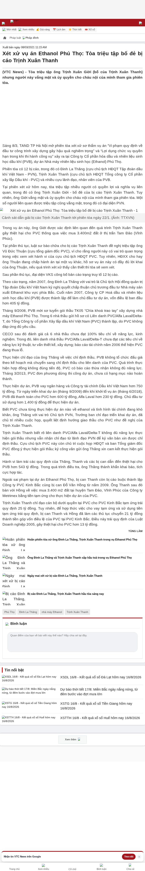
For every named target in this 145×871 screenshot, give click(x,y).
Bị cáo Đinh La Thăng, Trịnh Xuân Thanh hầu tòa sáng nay (65, 593)
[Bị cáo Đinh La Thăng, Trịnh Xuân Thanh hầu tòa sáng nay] (13, 598)
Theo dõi (128, 856)
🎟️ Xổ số (90, 29)
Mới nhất (11, 29)
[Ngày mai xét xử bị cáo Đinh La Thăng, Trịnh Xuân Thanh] (13, 580)
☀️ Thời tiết (75, 29)
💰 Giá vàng (43, 29)
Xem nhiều (28, 29)
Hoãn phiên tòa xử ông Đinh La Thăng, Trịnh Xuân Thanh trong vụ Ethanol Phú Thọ (82, 539)
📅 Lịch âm (59, 29)
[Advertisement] (72, 112)
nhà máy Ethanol (52, 611)
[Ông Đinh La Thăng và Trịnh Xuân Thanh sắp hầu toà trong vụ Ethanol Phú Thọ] (13, 562)
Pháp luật (16, 37)
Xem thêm (71, 739)
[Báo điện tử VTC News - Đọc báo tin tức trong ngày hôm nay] (23, 22)
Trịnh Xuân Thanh (77, 611)
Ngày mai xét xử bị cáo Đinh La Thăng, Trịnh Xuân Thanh (64, 575)
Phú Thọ (9, 611)
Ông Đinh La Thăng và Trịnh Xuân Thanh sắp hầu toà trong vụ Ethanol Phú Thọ (79, 557)
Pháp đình (32, 37)
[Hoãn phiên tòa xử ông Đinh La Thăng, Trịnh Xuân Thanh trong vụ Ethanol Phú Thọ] (13, 544)
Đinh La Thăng (28, 611)
